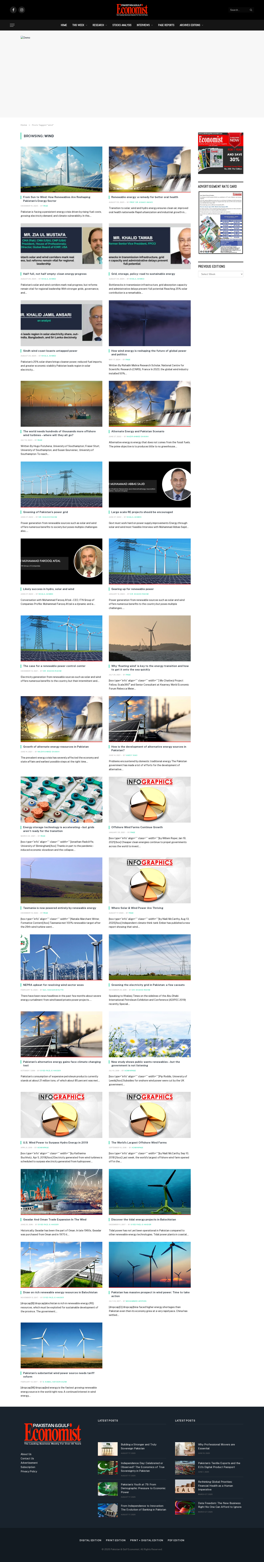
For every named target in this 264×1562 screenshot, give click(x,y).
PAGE (45, 206)
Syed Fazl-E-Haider (50, 1070)
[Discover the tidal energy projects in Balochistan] (150, 1192)
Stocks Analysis (121, 25)
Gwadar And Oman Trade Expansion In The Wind (54, 1219)
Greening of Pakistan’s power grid (45, 512)
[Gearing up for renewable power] (150, 561)
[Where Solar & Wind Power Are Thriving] (150, 880)
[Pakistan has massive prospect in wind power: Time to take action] (150, 1265)
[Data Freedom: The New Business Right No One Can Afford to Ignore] (185, 1507)
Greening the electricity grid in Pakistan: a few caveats (148, 984)
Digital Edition (90, 1540)
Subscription (28, 1467)
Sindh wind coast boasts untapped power (50, 350)
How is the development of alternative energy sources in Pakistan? (148, 748)
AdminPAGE (130, 1070)
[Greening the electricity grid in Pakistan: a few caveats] (150, 957)
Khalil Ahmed (48, 279)
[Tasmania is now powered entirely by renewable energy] (61, 880)
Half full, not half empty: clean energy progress (55, 273)
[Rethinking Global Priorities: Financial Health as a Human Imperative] (185, 1486)
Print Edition (116, 1540)
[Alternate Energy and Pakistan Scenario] (150, 404)
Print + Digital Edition (146, 1540)
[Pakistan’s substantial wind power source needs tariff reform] (61, 1345)
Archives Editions (190, 25)
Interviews (143, 25)
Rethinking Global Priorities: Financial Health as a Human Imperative (215, 1485)
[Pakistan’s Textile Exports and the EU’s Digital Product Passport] (185, 1467)
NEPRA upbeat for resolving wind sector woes (53, 984)
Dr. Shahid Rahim (48, 517)
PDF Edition (176, 1540)
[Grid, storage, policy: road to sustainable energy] (150, 246)
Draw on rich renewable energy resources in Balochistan (60, 1292)
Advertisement (29, 1462)
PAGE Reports (166, 25)
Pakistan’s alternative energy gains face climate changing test (62, 1063)
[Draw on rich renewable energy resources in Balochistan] (61, 1265)
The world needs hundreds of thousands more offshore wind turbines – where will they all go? (59, 433)
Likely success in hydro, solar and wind (48, 589)
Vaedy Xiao (131, 755)
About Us (26, 1454)
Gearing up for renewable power (132, 589)
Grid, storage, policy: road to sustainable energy (143, 273)
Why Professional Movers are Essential (216, 1446)
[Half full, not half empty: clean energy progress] (61, 246)
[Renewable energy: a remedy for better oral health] (150, 169)
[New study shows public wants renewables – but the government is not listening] (150, 1034)
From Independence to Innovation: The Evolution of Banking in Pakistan (143, 1507)
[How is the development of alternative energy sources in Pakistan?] (150, 719)
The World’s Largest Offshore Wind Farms (139, 1142)
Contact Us (27, 1458)
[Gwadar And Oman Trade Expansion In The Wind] (61, 1192)
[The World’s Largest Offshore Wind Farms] (150, 1115)
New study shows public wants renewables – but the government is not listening (145, 1063)
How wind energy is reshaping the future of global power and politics (148, 352)
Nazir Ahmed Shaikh (138, 436)
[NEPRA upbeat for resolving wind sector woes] (61, 957)
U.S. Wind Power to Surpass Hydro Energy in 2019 (55, 1142)
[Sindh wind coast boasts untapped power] (61, 323)
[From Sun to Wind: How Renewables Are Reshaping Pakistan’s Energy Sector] (61, 169)
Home (64, 25)
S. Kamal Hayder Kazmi (55, 1382)
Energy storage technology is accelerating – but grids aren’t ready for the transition (58, 829)
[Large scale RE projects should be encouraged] (150, 484)
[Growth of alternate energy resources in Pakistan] (61, 719)
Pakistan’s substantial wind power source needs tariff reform (58, 1375)
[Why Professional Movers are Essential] (185, 1449)
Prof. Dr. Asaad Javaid (141, 202)
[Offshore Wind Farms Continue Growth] (150, 800)
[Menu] (12, 25)
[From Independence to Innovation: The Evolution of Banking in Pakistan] (108, 1510)
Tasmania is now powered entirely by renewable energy (59, 907)
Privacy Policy (29, 1471)
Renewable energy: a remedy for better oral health (144, 197)
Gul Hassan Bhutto (53, 990)
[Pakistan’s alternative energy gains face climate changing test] (61, 1034)
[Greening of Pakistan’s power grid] (61, 484)
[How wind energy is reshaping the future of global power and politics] (150, 323)
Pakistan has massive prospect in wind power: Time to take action (150, 1294)
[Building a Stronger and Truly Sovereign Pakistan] (108, 1449)
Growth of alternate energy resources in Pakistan (56, 746)
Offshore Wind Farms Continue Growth (137, 827)
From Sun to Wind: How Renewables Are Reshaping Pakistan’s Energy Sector (56, 199)
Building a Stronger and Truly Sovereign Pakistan (138, 1446)
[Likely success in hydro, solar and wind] (61, 561)
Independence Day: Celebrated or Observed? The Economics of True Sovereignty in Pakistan (143, 1467)
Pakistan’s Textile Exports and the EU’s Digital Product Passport (219, 1465)
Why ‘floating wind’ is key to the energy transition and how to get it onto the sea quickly (150, 667)
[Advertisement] (132, 85)
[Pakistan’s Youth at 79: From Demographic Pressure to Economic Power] (108, 1489)
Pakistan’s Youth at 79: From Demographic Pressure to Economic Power (143, 1488)
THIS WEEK (78, 25)
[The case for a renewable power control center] (61, 638)
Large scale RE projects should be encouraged (142, 512)
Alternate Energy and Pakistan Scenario (137, 431)
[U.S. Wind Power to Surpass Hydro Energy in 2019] (61, 1115)
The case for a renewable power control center (54, 665)
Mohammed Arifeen (136, 1301)
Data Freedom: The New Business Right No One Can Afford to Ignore (220, 1505)
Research (98, 25)
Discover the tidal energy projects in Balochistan (143, 1219)
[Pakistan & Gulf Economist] (132, 10)
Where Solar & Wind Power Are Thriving (137, 907)
